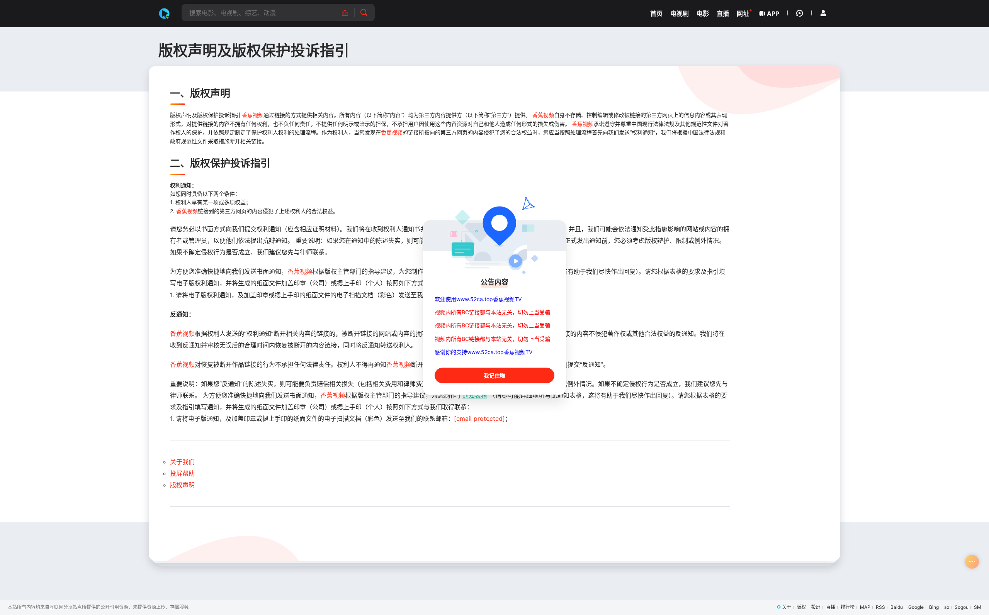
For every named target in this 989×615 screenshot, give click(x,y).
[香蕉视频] (164, 13)
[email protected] (479, 418)
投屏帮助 (182, 473)
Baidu (896, 607)
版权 (801, 607)
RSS (880, 607)
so (946, 607)
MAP (865, 607)
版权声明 (182, 485)
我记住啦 (494, 375)
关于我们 (182, 462)
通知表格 (474, 395)
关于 (786, 607)
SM (977, 607)
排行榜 (848, 607)
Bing (934, 607)
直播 (830, 607)
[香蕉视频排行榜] (349, 12)
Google (916, 607)
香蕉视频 (252, 115)
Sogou (962, 607)
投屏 (816, 607)
